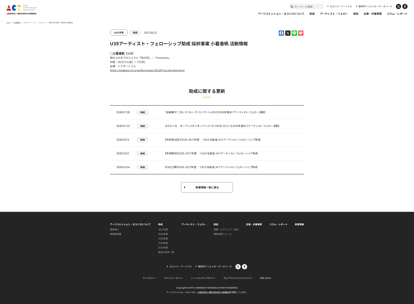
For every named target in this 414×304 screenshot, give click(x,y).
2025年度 (163, 238)
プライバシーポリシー (173, 278)
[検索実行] (291, 6)
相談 (355, 13)
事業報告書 (115, 234)
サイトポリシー (150, 278)
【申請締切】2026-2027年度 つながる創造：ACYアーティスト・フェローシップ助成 (211, 153)
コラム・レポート (397, 13)
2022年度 (119, 32)
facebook (405, 6)
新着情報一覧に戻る (207, 187)
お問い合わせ (265, 278)
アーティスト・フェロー (334, 13)
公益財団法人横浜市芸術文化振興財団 (213, 292)
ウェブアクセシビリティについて (237, 278)
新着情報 (17, 22)
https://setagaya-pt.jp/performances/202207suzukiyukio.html (147, 70)
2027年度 (163, 229)
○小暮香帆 (117, 53)
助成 (312, 13)
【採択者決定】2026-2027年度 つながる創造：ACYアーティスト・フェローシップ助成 (213, 139)
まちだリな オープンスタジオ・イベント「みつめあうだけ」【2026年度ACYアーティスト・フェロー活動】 (222, 126)
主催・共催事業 (373, 13)
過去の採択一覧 (166, 252)
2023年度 (163, 247)
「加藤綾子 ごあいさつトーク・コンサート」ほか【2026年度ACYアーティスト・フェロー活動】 (215, 112)
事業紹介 (114, 229)
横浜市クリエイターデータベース (375, 6)
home (8, 22)
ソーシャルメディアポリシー (203, 278)
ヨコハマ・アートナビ (341, 6)
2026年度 (163, 234)
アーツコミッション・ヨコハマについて (281, 13)
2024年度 (163, 243)
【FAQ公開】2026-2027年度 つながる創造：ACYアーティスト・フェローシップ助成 (211, 167)
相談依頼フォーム (223, 234)
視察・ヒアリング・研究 (226, 229)
